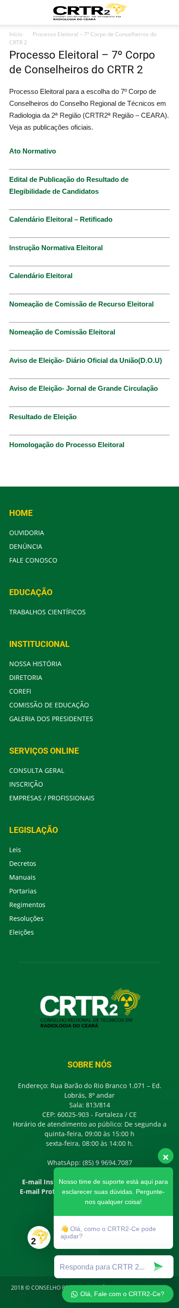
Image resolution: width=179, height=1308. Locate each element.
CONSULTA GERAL (36, 770)
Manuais (22, 877)
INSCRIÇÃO (26, 784)
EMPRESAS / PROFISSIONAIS (52, 798)
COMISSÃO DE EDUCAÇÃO (49, 705)
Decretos (22, 863)
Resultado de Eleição (43, 417)
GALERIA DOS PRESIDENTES (51, 718)
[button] (166, 12)
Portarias (23, 891)
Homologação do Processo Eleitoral (66, 445)
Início (15, 34)
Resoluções (26, 918)
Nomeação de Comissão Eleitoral (62, 332)
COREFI (20, 691)
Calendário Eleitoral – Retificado (60, 219)
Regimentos (27, 904)
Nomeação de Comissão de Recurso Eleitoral (81, 304)
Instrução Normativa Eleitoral (56, 248)
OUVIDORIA (26, 532)
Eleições (21, 932)
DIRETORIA (25, 677)
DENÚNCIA (25, 546)
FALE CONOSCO (33, 560)
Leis (15, 849)
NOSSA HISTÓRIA (35, 663)
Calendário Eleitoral (41, 275)
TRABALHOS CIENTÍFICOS (47, 611)
